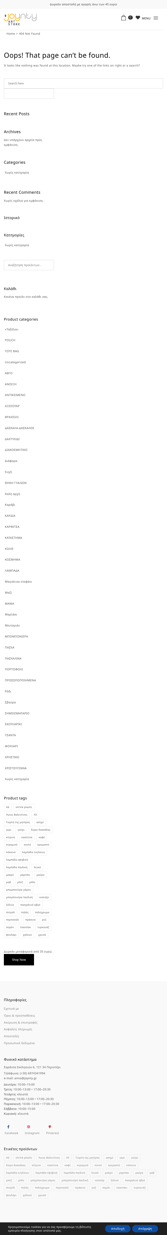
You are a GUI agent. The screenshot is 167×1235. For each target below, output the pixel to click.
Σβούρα (10, 702)
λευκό (37, 867)
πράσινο (30, 919)
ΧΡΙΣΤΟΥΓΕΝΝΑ (16, 768)
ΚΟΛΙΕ (9, 549)
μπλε (32, 882)
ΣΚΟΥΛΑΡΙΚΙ (13, 724)
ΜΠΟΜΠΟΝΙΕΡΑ (16, 637)
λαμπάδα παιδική (16, 867)
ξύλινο (10, 904)
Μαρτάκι (11, 614)
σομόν (10, 927)
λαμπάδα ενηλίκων (33, 852)
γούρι (21, 829)
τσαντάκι (25, 927)
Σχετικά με (11, 1009)
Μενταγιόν (12, 625)
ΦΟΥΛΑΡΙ (11, 746)
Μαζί (8, 593)
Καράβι (10, 505)
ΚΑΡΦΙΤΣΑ (12, 527)
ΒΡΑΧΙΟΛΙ (12, 417)
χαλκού (27, 934)
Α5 (35, 814)
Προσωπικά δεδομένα (19, 1043)
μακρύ (10, 874)
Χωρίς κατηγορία (17, 779)
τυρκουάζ (43, 927)
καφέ (42, 837)
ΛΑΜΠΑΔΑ (12, 571)
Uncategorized (15, 362)
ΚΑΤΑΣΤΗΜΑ (13, 538)
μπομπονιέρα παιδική (19, 897)
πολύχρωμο (42, 912)
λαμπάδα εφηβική (17, 859)
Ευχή (8, 472)
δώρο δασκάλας (41, 829)
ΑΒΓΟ (9, 373)
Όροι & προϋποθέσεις (19, 1016)
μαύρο (41, 874)
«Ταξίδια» (11, 329)
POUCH (10, 340)
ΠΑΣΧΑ (9, 648)
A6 (7, 807)
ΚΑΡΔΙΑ (10, 516)
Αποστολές (11, 1036)
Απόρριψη (145, 1229)
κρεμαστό (43, 844)
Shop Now (19, 960)
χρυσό (42, 934)
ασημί (40, 822)
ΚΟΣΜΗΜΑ (12, 560)
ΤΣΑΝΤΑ (10, 735)
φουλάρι (11, 934)
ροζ (44, 919)
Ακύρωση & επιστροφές (20, 1023)
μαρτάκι (25, 874)
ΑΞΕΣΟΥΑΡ (12, 406)
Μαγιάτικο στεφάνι (18, 582)
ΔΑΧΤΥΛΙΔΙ (12, 439)
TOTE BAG (12, 351)
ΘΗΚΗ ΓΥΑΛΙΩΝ (16, 483)
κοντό (27, 844)
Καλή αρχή (12, 494)
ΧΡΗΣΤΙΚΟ (12, 757)
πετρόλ (10, 912)
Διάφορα (11, 461)
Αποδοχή (117, 1229)
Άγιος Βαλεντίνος (16, 814)
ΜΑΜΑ (9, 604)
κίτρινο (10, 837)
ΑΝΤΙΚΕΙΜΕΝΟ (15, 395)
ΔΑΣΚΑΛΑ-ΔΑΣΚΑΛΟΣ (19, 428)
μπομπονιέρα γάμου (18, 889)
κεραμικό (12, 844)
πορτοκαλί (12, 919)
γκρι (8, 829)
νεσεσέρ (44, 897)
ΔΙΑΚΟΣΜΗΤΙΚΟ (16, 450)
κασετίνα (26, 837)
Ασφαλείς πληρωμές (18, 1029)
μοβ (8, 882)
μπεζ (20, 882)
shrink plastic (24, 807)
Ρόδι (8, 691)
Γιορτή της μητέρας (18, 822)
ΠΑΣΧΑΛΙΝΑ (13, 659)
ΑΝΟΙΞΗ (10, 384)
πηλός (25, 912)
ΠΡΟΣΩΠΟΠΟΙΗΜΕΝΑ (20, 680)
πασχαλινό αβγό (30, 904)
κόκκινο (11, 852)
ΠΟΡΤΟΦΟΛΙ (14, 669)
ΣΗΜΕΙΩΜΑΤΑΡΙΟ (17, 713)
